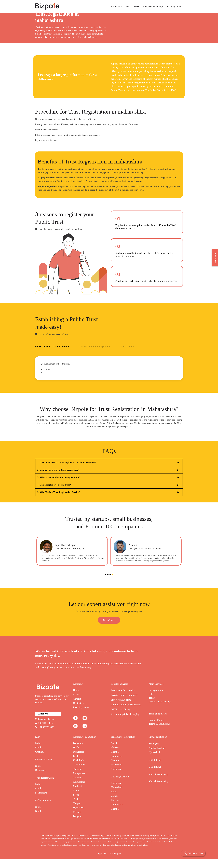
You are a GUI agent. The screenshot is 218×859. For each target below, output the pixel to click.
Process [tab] (127, 346)
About (76, 694)
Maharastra (41, 792)
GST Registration (120, 776)
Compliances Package (153, 6)
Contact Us (78, 703)
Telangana (154, 743)
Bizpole (117, 853)
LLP (37, 736)
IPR (128, 6)
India (37, 743)
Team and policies (158, 713)
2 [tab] (107, 574)
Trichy (76, 799)
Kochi (76, 756)
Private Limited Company (124, 694)
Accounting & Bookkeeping (125, 714)
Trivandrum (79, 764)
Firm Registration (158, 736)
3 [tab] (110, 574)
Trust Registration (44, 777)
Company (78, 683)
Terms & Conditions (159, 723)
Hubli (76, 747)
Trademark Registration (123, 690)
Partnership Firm (44, 759)
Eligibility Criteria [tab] (52, 346)
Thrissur (77, 768)
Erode (76, 794)
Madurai (77, 786)
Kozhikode (78, 760)
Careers (77, 698)
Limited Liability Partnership (126, 704)
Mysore (77, 811)
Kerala (38, 747)
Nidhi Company (43, 800)
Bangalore (40, 770)
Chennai (39, 751)
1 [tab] (105, 574)
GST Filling (155, 759)
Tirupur (77, 803)
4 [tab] (112, 574)
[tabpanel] (72, 551)
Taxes (136, 6)
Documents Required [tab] (95, 346)
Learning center (174, 6)
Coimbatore (79, 781)
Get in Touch (109, 620)
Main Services (156, 683)
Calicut (114, 795)
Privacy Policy (156, 720)
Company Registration (84, 736)
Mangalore (78, 751)
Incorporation (116, 6)
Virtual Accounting (158, 774)
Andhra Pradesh (157, 747)
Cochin (114, 743)
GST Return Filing (120, 709)
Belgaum (77, 816)
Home (76, 690)
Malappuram (79, 773)
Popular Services (119, 683)
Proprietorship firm (121, 699)
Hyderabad (78, 807)
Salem (76, 790)
